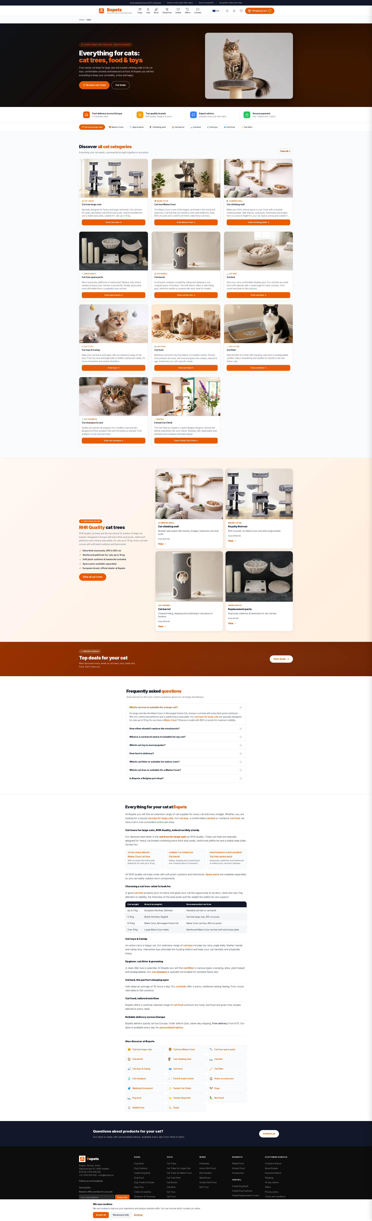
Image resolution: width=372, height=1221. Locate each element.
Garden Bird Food (208, 1182)
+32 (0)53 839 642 (88, 1175)
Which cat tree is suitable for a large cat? (153, 707)
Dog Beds (139, 1163)
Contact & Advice (273, 1163)
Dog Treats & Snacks (144, 1182)
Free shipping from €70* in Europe (145, 3)
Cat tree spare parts (221, 856)
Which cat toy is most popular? (147, 745)
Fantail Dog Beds (142, 1173)
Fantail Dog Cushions (242, 1191)
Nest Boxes (205, 1177)
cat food (235, 818)
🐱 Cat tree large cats (92, 127)
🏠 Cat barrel (178, 127)
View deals (279, 659)
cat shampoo (159, 971)
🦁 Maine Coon (116, 127)
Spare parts (212, 874)
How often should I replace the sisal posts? (154, 728)
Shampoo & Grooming (144, 1196)
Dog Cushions (140, 1168)
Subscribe (122, 1197)
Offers (268, 1187)
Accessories (238, 1173)
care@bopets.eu (106, 1175)
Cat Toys (171, 1192)
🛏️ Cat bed (195, 127)
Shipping (269, 1177)
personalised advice (171, 1027)
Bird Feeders (206, 1173)
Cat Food (171, 1196)
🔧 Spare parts (137, 127)
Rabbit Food (238, 1163)
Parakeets (204, 1163)
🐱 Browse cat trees (94, 85)
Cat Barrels (172, 1182)
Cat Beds (171, 1187)
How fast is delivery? (141, 753)
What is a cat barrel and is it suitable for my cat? (157, 737)
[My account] (234, 11)
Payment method (273, 1173)
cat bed (210, 818)
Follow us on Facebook (91, 1181)
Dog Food (139, 1177)
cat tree (138, 892)
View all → (285, 151)
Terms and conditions (275, 1196)
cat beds (181, 986)
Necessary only (121, 1215)
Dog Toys (139, 1187)
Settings (138, 1215)
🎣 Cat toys (212, 127)
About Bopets (271, 1168)
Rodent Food (238, 1168)
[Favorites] (241, 11)
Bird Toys (204, 1187)
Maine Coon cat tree (139, 856)
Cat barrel (174, 856)
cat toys (183, 818)
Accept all (101, 1215)
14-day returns (272, 1182)
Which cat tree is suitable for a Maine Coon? (155, 770)
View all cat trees (92, 577)
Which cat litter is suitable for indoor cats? (154, 761)
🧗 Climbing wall (158, 127)
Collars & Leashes (142, 1192)
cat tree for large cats (160, 818)
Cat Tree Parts (174, 1177)
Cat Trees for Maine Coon (179, 1173)
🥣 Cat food (229, 127)
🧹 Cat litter (246, 127)
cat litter (189, 967)
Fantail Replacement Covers (245, 1195)
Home (81, 19)
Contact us (269, 1133)
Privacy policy (271, 1192)
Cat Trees (171, 1163)
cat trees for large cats (206, 716)
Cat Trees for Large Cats (179, 1168)
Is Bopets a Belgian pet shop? (146, 778)
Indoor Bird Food (208, 1168)
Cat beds (120, 85)
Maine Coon (170, 720)
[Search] (227, 11)
